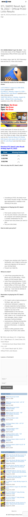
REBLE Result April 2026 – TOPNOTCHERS (13, 408)
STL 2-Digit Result (6, 339)
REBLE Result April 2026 (12, 396)
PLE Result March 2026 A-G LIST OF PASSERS (15, 440)
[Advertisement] (14, 35)
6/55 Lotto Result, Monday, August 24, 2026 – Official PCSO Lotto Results (16, 455)
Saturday (23, 59)
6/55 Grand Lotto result (8, 139)
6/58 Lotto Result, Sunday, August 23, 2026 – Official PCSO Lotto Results (16, 503)
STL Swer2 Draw (17, 339)
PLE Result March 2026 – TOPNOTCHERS (12, 429)
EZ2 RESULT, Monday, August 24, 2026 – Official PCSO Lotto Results (16, 476)
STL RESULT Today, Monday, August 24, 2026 (16, 482)
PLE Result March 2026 (12, 418)
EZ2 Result (21, 137)
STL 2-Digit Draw (19, 337)
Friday (3, 148)
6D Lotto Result (8, 141)
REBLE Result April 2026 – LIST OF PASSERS (15, 402)
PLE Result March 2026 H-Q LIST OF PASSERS (15, 445)
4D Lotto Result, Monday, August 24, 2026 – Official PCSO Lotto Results (15, 466)
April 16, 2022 (17, 50)
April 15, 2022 (12, 148)
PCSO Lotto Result (8, 337)
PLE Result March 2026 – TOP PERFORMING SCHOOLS (14, 434)
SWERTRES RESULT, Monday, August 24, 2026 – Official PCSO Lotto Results (16, 471)
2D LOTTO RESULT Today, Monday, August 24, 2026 (15, 498)
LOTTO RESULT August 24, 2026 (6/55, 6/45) (16, 487)
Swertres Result (13, 137)
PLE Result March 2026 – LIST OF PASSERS (15, 424)
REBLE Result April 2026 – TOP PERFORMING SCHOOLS (14, 413)
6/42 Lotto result (21, 139)
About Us (14, 511)
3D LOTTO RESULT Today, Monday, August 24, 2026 (15, 492)
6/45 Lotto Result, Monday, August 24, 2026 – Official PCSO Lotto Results (16, 461)
